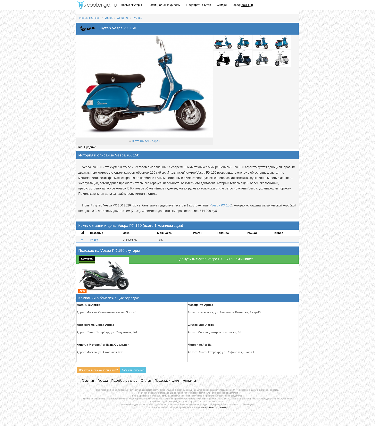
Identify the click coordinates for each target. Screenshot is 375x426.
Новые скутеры (131, 4)
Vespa (108, 17)
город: (243, 4)
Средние (123, 17)
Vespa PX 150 (221, 205)
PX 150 (137, 17)
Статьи (146, 380)
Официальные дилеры (165, 4)
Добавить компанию (133, 370)
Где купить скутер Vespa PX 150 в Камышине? (215, 259)
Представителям (166, 380)
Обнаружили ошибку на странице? (98, 370)
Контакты (189, 380)
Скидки (222, 4)
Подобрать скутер (198, 4)
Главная (88, 380)
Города (102, 380)
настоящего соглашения (215, 407)
